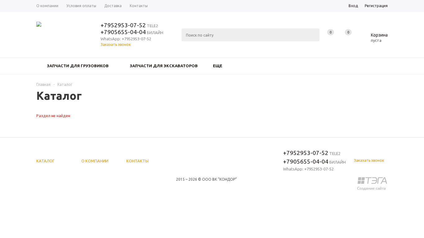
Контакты (137, 161)
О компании (94, 161)
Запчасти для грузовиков (78, 66)
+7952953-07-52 (123, 25)
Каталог (45, 161)
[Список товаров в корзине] (374, 39)
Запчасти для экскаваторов (164, 66)
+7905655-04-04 (123, 32)
